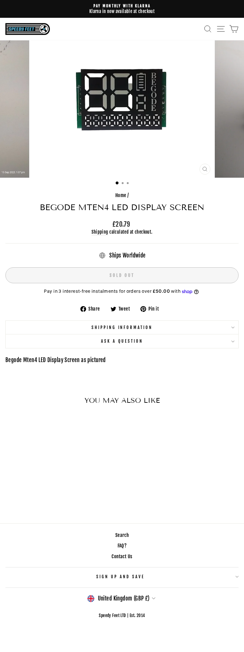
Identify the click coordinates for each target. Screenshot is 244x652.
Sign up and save (120, 576)
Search (122, 535)
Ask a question (122, 341)
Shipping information (122, 327)
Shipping (100, 232)
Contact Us (122, 556)
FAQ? (122, 546)
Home (120, 195)
